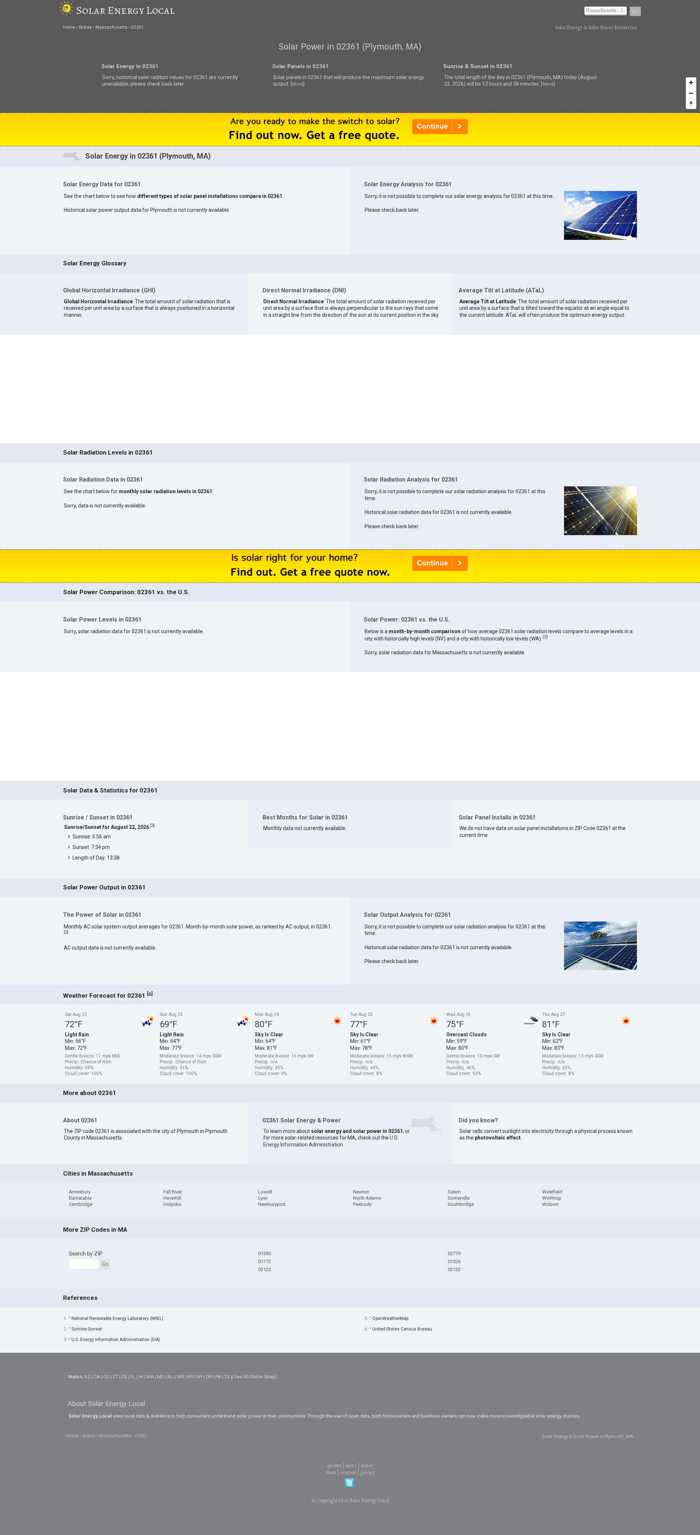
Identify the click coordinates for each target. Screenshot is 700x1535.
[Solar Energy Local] (67, 10)
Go (635, 11)
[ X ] (463, 710)
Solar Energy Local (125, 10)
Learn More (272, 769)
